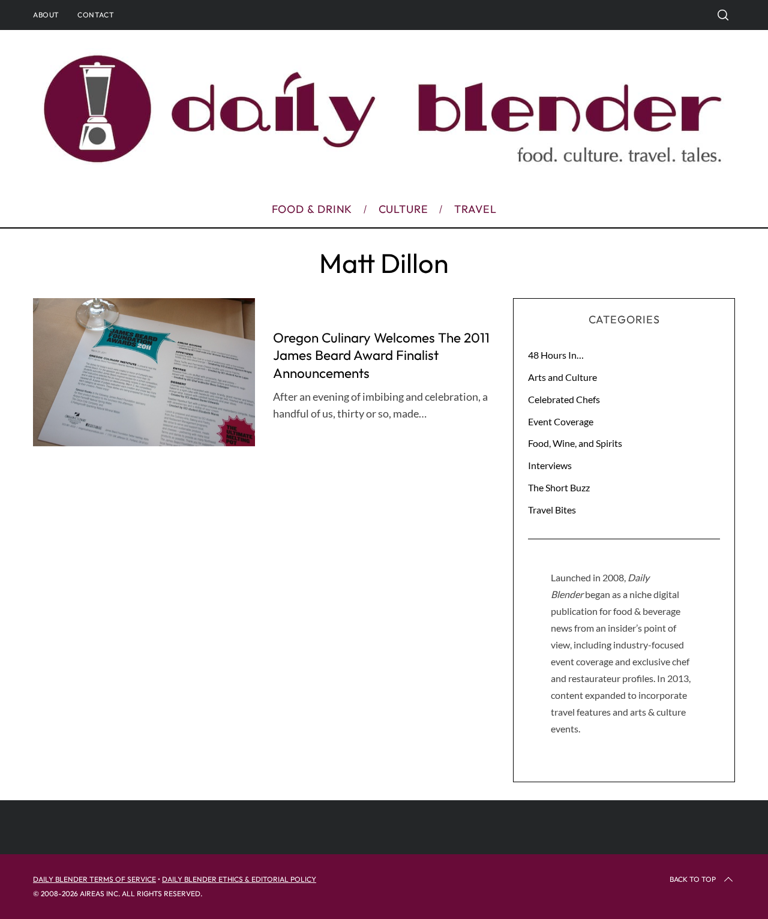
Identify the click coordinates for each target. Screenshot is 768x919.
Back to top (693, 879)
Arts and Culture (562, 377)
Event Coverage (560, 421)
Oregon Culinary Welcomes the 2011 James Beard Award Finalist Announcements (381, 355)
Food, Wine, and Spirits (575, 443)
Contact (95, 14)
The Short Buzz (559, 487)
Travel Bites (552, 509)
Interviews (550, 465)
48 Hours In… (556, 355)
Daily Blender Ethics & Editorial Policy (239, 879)
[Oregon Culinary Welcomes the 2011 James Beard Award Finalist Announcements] (144, 372)
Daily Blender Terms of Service (94, 879)
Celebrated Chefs (564, 399)
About (46, 14)
